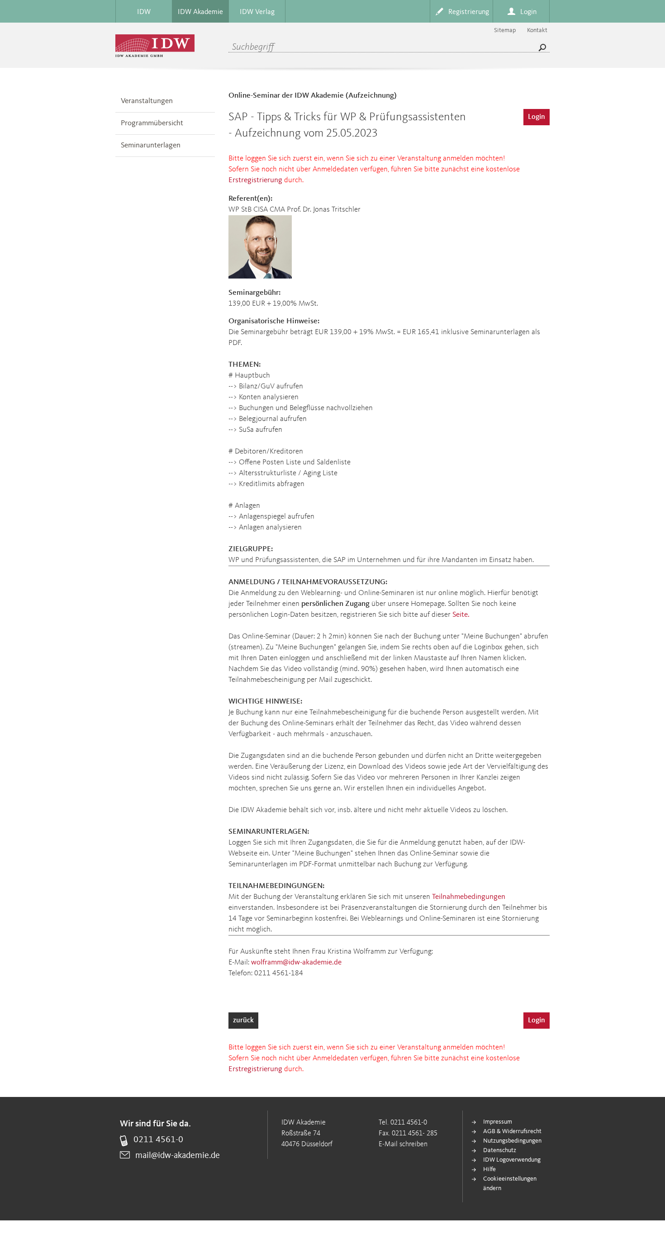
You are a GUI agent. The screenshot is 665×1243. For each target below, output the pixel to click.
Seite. (461, 615)
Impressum (497, 1122)
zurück (243, 1020)
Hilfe (489, 1169)
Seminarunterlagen (150, 145)
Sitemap (505, 30)
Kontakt (537, 30)
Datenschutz (499, 1150)
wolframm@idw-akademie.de (296, 962)
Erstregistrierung (255, 180)
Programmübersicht (152, 123)
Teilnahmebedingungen (468, 897)
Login (536, 117)
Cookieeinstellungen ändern (510, 1183)
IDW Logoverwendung (512, 1160)
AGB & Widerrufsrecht (512, 1131)
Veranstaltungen (147, 101)
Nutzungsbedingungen (512, 1141)
